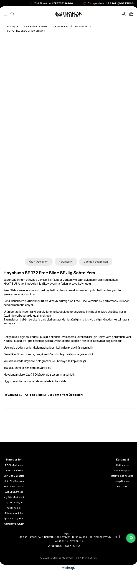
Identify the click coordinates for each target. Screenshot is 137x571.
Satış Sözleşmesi (122, 470)
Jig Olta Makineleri (14, 497)
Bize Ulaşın (122, 486)
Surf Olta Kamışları (14, 492)
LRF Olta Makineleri (14, 465)
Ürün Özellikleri (38, 261)
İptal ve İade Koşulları (122, 476)
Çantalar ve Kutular (14, 523)
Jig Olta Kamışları (14, 502)
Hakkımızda (122, 465)
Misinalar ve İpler (14, 513)
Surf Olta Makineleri (14, 486)
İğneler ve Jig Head (14, 518)
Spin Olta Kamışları (14, 481)
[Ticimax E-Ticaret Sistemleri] (68, 568)
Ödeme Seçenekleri (95, 261)
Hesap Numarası (122, 481)
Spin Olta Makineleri (14, 476)
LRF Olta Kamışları (14, 470)
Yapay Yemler (14, 508)
